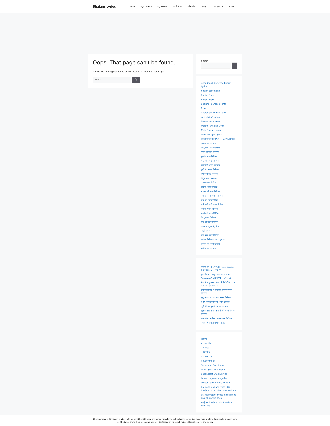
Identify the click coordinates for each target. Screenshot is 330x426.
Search (204, 60)
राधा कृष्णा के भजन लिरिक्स (211, 195)
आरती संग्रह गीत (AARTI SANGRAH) (218, 139)
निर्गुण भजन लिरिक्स (209, 178)
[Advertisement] (165, 32)
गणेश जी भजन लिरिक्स (210, 152)
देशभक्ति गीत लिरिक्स (209, 174)
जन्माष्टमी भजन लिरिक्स (210, 165)
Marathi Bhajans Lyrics (212, 125)
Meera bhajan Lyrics (211, 134)
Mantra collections (210, 121)
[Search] (136, 80)
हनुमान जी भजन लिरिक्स (210, 244)
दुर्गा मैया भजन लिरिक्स (210, 169)
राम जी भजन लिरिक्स (209, 209)
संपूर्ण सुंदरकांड (206, 230)
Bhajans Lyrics (104, 6)
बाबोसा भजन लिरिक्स (209, 187)
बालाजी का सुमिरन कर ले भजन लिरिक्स (216, 318)
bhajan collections (210, 90)
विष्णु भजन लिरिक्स (208, 217)
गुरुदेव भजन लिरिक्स (209, 156)
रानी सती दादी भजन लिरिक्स (212, 204)
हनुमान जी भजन (146, 6)
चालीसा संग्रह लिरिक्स (209, 160)
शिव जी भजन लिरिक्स (209, 222)
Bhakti (206, 352)
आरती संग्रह (177, 6)
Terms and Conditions (212, 365)
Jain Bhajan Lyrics (210, 117)
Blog (204, 6)
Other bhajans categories (214, 378)
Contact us (206, 356)
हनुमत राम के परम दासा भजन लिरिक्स (216, 297)
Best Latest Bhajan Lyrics (214, 374)
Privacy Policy (208, 360)
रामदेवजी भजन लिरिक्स (210, 213)
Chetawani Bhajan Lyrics (213, 112)
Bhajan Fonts (207, 95)
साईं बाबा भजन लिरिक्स (210, 235)
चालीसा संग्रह (191, 6)
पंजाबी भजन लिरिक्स (209, 182)
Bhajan (217, 6)
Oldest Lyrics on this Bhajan (215, 382)
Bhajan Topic (207, 99)
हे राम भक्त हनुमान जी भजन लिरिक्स (215, 302)
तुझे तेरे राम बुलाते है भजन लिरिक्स (214, 306)
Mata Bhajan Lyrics (211, 130)
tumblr (232, 6)
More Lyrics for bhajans (213, 369)
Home (132, 6)
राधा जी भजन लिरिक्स (209, 200)
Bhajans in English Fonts (213, 104)
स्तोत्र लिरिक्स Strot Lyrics (213, 239)
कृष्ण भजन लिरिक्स (208, 143)
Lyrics (206, 347)
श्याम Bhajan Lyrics (210, 226)
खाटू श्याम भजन (162, 6)
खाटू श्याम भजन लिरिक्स (210, 147)
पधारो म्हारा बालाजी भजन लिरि (213, 322)
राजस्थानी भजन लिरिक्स (210, 191)
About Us (206, 343)
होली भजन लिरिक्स (208, 248)
